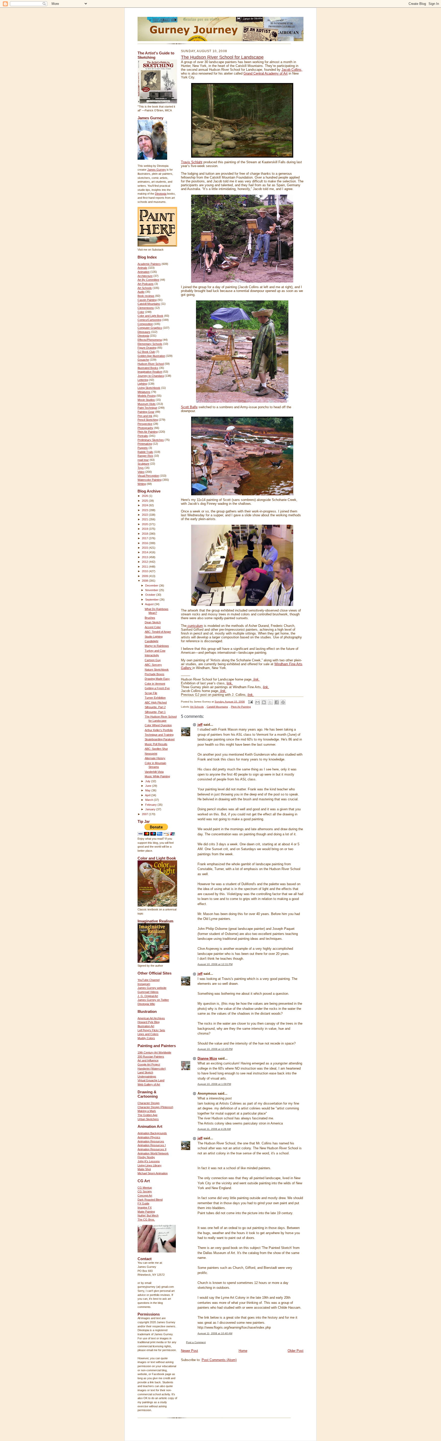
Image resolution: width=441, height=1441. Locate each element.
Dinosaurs (144, 331)
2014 (145, 552)
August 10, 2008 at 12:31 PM (215, 964)
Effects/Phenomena (150, 339)
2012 (145, 561)
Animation (144, 271)
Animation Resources (151, 1141)
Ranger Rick (145, 455)
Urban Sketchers (148, 1119)
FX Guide (143, 1203)
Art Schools (145, 287)
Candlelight (151, 641)
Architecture (145, 275)
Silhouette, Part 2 (155, 707)
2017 (145, 538)
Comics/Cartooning (149, 319)
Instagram (144, 984)
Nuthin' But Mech (148, 1215)
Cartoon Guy (153, 660)
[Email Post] (250, 701)
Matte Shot (144, 1169)
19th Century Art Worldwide (154, 1052)
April (148, 795)
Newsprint (151, 753)
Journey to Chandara (151, 375)
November (152, 590)
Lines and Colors (148, 1034)
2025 (145, 500)
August (149, 604)
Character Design (149, 1103)
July (148, 781)
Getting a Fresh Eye (157, 688)
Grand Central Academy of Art (265, 73)
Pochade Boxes (154, 674)
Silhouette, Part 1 (155, 711)
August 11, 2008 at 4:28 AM (214, 1129)
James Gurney (156, 169)
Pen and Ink (145, 415)
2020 (145, 524)
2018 (145, 533)
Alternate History (155, 758)
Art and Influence (148, 1060)
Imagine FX (145, 1207)
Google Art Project (149, 1064)
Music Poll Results (156, 744)
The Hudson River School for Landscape (222, 57)
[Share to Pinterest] (283, 702)
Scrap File (151, 693)
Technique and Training (159, 734)
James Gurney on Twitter (153, 999)
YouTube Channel (149, 979)
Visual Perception (148, 475)
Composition (145, 323)
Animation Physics (149, 1137)
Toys (141, 467)
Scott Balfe (189, 407)
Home (243, 1351)
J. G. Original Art (148, 996)
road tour (143, 459)
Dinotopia (160, 193)
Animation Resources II (152, 1149)
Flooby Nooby (146, 1157)
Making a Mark (147, 1110)
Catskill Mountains (149, 303)
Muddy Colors (146, 1038)
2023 (145, 510)
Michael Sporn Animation (153, 1173)
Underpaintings (147, 1076)
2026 (145, 495)
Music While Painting (157, 776)
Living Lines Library (150, 1165)
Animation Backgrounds (152, 1133)
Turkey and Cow (155, 650)
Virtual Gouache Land (151, 1080)
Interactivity (152, 655)
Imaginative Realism (150, 371)
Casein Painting (147, 299)
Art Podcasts (146, 283)
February (151, 804)
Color (141, 311)
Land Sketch (145, 1072)
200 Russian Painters (151, 1056)
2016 (145, 543)
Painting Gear (146, 411)
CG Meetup (145, 1187)
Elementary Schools (150, 343)
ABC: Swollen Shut (156, 748)
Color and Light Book (150, 315)
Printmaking (145, 443)
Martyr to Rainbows (157, 645)
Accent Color (153, 627)
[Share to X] (270, 702)
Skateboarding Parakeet (160, 739)
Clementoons (146, 307)
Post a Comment (196, 1342)
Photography (145, 427)
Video (141, 471)
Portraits (143, 435)
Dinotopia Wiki (146, 1003)
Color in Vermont (155, 683)
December (152, 585)
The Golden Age (147, 1115)
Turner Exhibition (155, 697)
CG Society (145, 1191)
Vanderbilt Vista (154, 771)
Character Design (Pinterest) (155, 1107)
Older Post (295, 1351)
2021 (145, 519)
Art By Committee (148, 279)
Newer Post (189, 1351)
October (150, 594)
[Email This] (257, 702)
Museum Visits (147, 403)
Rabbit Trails (145, 451)
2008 (145, 580)
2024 (145, 505)
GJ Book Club (146, 351)
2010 (145, 571)
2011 (145, 566)
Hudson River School (151, 363)
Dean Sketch (153, 622)
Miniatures (144, 391)
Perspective (145, 423)
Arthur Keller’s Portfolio (159, 730)
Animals (142, 267)
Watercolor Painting (150, 479)
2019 (145, 528)
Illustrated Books (148, 367)
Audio (141, 291)
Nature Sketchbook (157, 669)
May (148, 790)
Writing (142, 483)
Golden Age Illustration (151, 355)
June (148, 785)
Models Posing (147, 395)
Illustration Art (146, 1026)
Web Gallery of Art (149, 1084)
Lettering (143, 379)
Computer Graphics (150, 327)
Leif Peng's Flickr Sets (151, 1030)
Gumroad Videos (148, 991)
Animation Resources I (152, 1145)
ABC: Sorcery (153, 664)
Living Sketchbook (149, 387)
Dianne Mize (207, 1058)
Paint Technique (147, 407)
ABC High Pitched (156, 702)
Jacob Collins (291, 70)
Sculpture (143, 463)
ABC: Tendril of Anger (158, 631)
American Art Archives (151, 1018)
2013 (145, 557)
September (152, 599)
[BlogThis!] (263, 702)
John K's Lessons (149, 1161)
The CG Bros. (146, 1219)
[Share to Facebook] (276, 702)
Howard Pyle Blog (149, 1022)
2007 (145, 814)
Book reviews (146, 295)
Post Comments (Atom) (219, 1360)
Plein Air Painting (148, 431)
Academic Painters (149, 263)
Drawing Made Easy (157, 678)
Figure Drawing (147, 347)
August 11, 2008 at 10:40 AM (215, 1333)
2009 (145, 576)
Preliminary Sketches (151, 439)
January (150, 809)
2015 (145, 547)
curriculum (195, 626)
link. (230, 683)
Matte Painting (146, 1211)
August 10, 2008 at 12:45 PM (215, 1049)
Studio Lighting (154, 636)
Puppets (143, 447)
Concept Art (145, 1195)
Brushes (150, 617)
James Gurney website (152, 987)
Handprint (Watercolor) (152, 1068)
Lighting (142, 383)
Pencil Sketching (148, 419)
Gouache (143, 359)
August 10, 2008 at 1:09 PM (214, 1084)
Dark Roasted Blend (150, 1199)
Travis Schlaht (191, 162)
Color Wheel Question (158, 725)
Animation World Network (153, 1153)
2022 (145, 514)
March (149, 799)
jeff (200, 725)
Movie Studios (146, 399)
